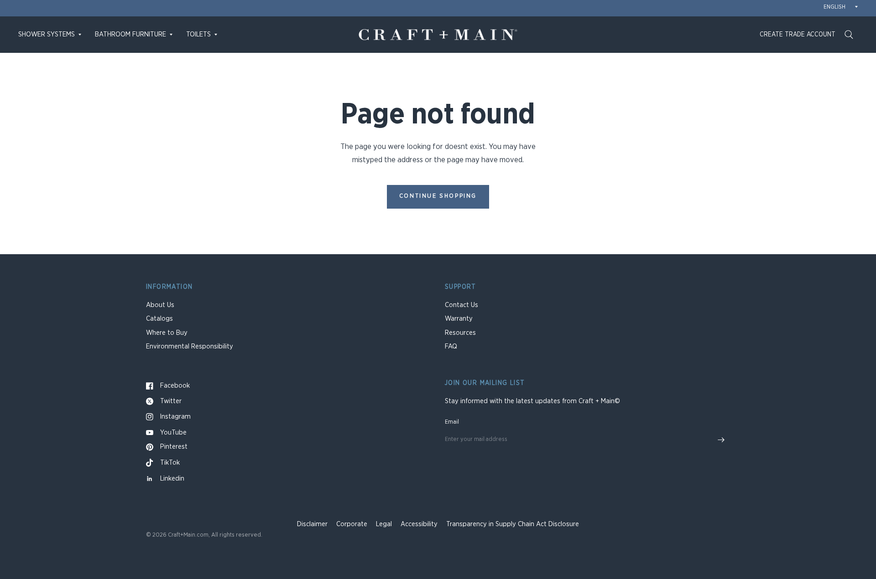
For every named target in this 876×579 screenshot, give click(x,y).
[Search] (849, 34)
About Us (160, 305)
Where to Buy (167, 332)
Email (452, 422)
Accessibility (419, 524)
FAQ (451, 346)
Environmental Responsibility (189, 346)
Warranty (459, 318)
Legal (384, 524)
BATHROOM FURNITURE (130, 34)
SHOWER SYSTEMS (46, 34)
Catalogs (159, 318)
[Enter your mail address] (721, 440)
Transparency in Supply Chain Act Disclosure (512, 524)
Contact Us (461, 305)
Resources (460, 332)
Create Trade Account (797, 34)
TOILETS (198, 34)
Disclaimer (312, 524)
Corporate (351, 524)
